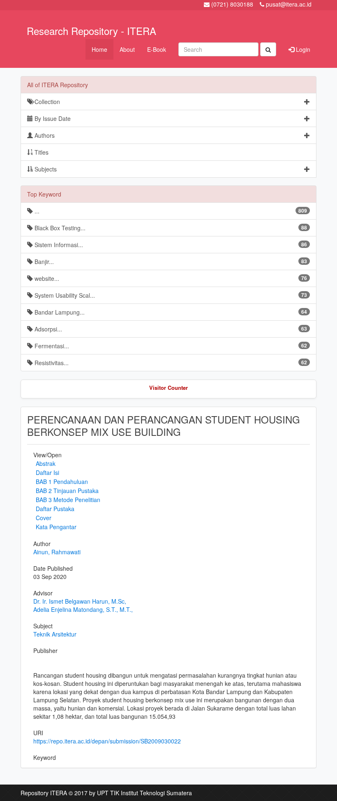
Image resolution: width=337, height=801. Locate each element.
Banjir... (170, 261)
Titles (40, 152)
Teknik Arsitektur (54, 634)
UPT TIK (108, 793)
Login (302, 49)
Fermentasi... (170, 346)
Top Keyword (44, 194)
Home (99, 49)
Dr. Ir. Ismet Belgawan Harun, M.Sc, (79, 601)
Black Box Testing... (170, 228)
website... (170, 278)
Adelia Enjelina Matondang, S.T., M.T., (83, 609)
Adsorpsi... (170, 329)
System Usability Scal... (170, 295)
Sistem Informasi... (170, 245)
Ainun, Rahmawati (57, 552)
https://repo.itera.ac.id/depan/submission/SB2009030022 (107, 741)
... (170, 211)
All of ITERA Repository (57, 85)
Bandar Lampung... (170, 312)
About (127, 49)
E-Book (156, 49)
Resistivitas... (170, 363)
